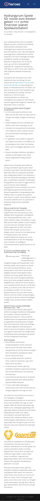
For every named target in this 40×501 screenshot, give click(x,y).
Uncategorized (30, 32)
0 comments (8, 34)
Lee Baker (9, 32)
